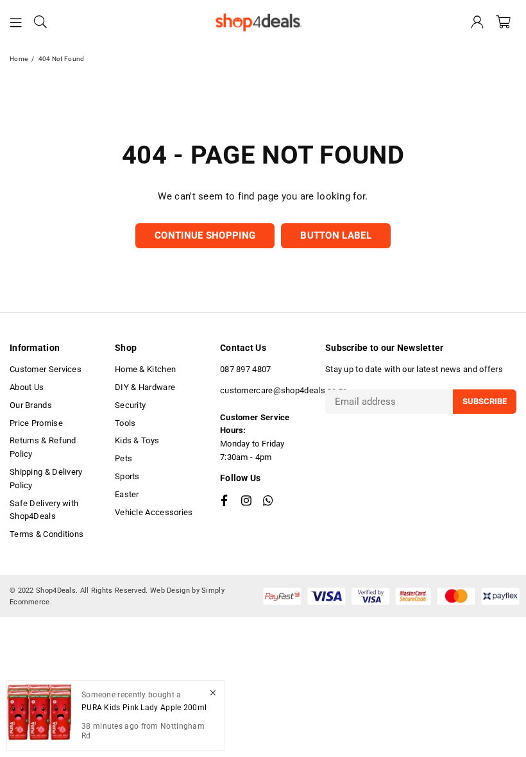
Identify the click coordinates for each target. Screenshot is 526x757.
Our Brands (31, 405)
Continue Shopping (205, 235)
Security (130, 405)
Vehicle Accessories (154, 512)
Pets (123, 458)
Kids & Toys (137, 440)
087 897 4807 (245, 369)
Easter (127, 494)
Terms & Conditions (46, 534)
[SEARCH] (40, 22)
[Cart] (503, 22)
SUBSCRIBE (484, 401)
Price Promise (36, 423)
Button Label (335, 235)
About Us (27, 387)
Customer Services (45, 369)
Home (19, 58)
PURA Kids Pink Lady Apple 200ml (144, 707)
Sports (127, 476)
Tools (125, 423)
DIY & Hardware (145, 387)
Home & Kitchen (145, 369)
